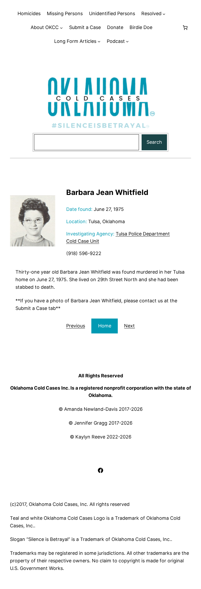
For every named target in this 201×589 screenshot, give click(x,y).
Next (129, 325)
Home (104, 325)
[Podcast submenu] (127, 41)
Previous (75, 325)
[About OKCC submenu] (61, 27)
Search (154, 142)
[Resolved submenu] (164, 13)
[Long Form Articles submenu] (99, 41)
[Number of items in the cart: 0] (185, 27)
